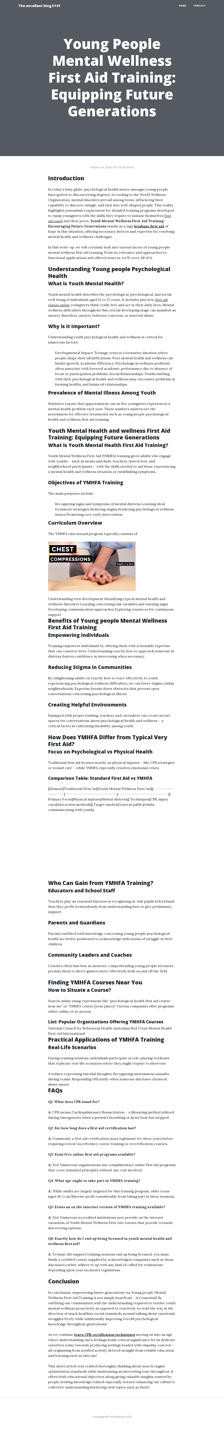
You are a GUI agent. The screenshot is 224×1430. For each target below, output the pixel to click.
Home (182, 5)
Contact (199, 5)
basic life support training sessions (86, 1254)
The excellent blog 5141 (39, 5)
